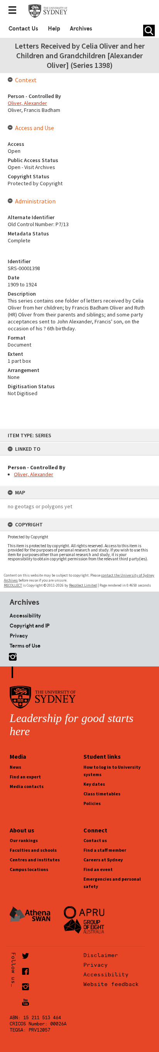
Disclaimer (100, 955)
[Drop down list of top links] (15, 11)
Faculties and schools (33, 850)
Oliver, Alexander (33, 474)
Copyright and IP (29, 625)
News (15, 767)
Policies (92, 803)
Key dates (94, 784)
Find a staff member (104, 850)
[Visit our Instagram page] (11, 655)
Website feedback (111, 984)
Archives (81, 28)
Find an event (98, 869)
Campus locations (29, 869)
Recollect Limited (83, 585)
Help (54, 28)
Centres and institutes (35, 860)
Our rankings (24, 840)
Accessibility (25, 615)
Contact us (95, 840)
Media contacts (27, 786)
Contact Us (23, 28)
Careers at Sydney (103, 860)
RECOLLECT (13, 585)
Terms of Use (25, 645)
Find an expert (25, 777)
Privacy (19, 635)
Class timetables (101, 794)
